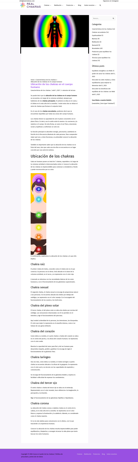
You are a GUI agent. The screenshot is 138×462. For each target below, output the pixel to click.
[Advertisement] (55, 67)
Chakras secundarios (99, 32)
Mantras (94, 39)
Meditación (95, 42)
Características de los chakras (41, 90)
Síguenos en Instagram (111, 1)
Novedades (96, 48)
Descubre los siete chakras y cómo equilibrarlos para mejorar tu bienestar (103, 82)
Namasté (95, 45)
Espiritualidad (96, 35)
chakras (36, 119)
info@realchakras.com (26, 1)
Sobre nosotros (112, 454)
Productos (96, 454)
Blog (103, 454)
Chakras (79, 454)
